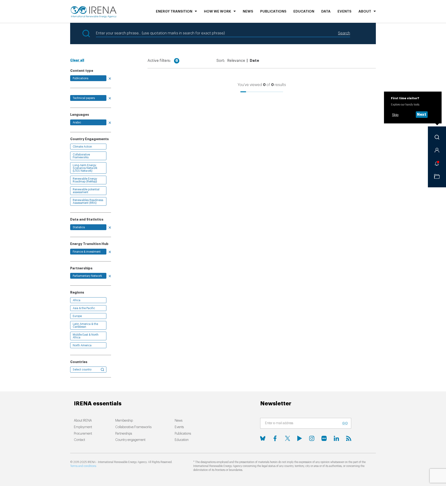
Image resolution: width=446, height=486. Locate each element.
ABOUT (364, 11)
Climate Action (82, 146)
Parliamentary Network (87, 275)
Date (254, 61)
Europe (77, 316)
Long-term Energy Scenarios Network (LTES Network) (85, 168)
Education (303, 11)
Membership (124, 420)
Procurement (83, 433)
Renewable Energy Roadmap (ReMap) (85, 180)
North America (82, 345)
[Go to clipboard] (437, 176)
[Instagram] (311, 438)
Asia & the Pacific (84, 308)
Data (326, 11)
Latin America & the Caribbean (85, 325)
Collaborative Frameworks (81, 156)
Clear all (77, 60)
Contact (79, 440)
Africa (76, 300)
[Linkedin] (336, 438)
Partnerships (123, 433)
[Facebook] (275, 438)
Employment (83, 427)
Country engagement (130, 440)
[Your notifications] (437, 163)
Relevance (236, 61)
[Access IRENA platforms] (437, 150)
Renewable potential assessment (86, 191)
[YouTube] (299, 438)
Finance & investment (87, 251)
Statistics (79, 227)
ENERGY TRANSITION (174, 11)
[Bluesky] (262, 438)
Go (345, 423)
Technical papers (84, 98)
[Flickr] (324, 438)
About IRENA (83, 420)
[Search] (437, 137)
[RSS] (348, 438)
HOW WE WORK (217, 11)
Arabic (77, 122)
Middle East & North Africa (85, 336)
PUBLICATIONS (273, 11)
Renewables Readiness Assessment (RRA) (88, 201)
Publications (80, 78)
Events (344, 11)
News (248, 11)
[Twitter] (287, 438)
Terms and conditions (83, 466)
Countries (78, 362)
